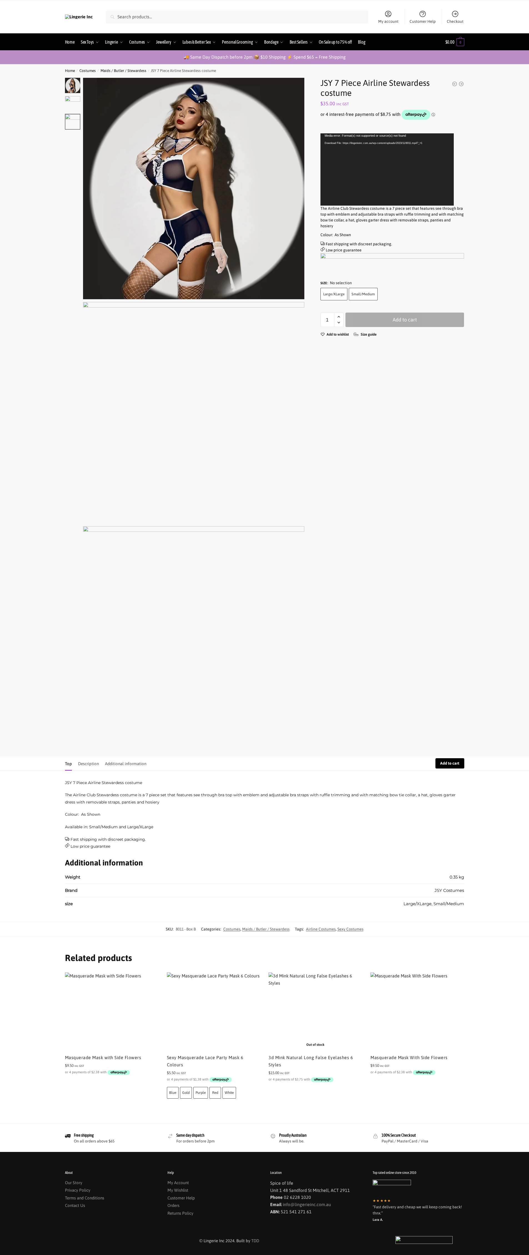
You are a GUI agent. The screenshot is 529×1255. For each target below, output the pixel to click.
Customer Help (423, 21)
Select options (315, 1091)
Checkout (455, 21)
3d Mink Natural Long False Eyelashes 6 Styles (311, 1061)
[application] (387, 169)
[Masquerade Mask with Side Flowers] (112, 1011)
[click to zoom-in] (193, 188)
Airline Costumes (321, 929)
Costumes (87, 70)
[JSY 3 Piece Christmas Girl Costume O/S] (461, 84)
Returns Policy (180, 1213)
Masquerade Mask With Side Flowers (409, 1057)
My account (388, 21)
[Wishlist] (150, 981)
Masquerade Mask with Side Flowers (103, 1057)
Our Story (73, 1182)
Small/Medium (363, 294)
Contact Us (75, 1205)
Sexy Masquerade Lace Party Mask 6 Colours (205, 1061)
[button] (339, 317)
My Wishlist (177, 1190)
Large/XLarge (334, 294)
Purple (200, 1093)
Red (215, 1093)
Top (68, 763)
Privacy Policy (77, 1190)
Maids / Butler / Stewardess (123, 70)
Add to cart (405, 319)
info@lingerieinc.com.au (307, 1204)
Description (88, 763)
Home (70, 70)
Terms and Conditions (84, 1198)
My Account (178, 1182)
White (229, 1093)
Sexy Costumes (350, 929)
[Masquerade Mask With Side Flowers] (417, 1011)
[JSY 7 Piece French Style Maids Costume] (454, 84)
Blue (172, 1093)
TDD (255, 1240)
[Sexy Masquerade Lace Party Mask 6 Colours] (213, 1011)
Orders (173, 1205)
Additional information (125, 763)
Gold (186, 1093)
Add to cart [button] (111, 1084)
